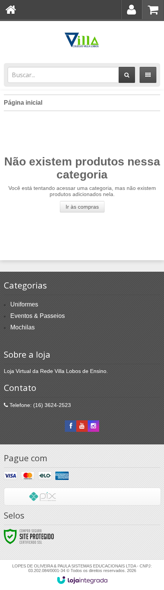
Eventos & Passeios (37, 316)
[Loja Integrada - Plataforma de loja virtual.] (82, 580)
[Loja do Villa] (82, 40)
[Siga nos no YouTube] (82, 426)
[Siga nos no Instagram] (93, 426)
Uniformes (24, 304)
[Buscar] (127, 75)
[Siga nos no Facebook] (70, 426)
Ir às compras (82, 207)
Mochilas (22, 327)
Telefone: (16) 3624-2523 (39, 405)
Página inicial (23, 102)
